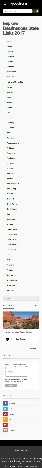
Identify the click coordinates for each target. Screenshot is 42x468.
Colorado (10, 67)
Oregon (9, 224)
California (10, 62)
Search (35, 11)
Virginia (9, 270)
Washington (11, 275)
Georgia (9, 92)
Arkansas (10, 57)
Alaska (9, 46)
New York (10, 199)
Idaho (8, 97)
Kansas (9, 118)
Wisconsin (10, 285)
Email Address (9, 372)
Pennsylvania (11, 229)
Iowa (8, 112)
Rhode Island (11, 234)
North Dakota (11, 209)
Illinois (9, 102)
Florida (9, 87)
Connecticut (11, 72)
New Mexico (11, 194)
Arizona (9, 51)
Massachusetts (12, 143)
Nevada (9, 179)
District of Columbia (14, 82)
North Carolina (12, 204)
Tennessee (11, 250)
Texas (8, 255)
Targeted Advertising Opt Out (24, 461)
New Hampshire (12, 184)
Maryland (10, 138)
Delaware (10, 77)
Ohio (8, 214)
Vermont (10, 265)
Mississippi (11, 158)
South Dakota (11, 245)
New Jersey (11, 189)
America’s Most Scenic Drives (18, 332)
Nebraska (10, 173)
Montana (10, 168)
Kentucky (10, 123)
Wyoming (10, 290)
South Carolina (12, 239)
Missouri (10, 163)
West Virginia (11, 280)
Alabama (9, 41)
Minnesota (10, 153)
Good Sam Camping (18, 339)
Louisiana (10, 128)
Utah (8, 260)
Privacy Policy (4, 459)
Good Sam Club (21, 451)
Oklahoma (10, 219)
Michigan (10, 148)
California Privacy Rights (17, 381)
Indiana (9, 107)
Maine (8, 133)
